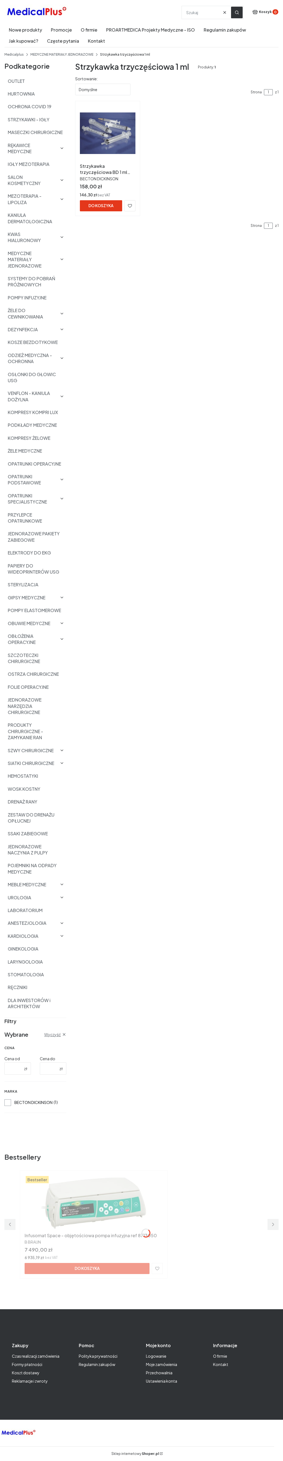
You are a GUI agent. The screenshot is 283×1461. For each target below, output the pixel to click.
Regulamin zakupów (97, 1364)
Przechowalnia (159, 1372)
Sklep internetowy (135, 1454)
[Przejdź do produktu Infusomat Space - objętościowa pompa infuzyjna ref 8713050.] (94, 1202)
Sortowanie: (86, 78)
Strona (256, 92)
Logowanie (156, 1356)
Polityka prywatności (98, 1356)
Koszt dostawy (26, 1372)
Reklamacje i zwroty (30, 1380)
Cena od (12, 1058)
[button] (237, 12)
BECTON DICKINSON (33, 1102)
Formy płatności (27, 1364)
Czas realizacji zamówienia (35, 1356)
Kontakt (220, 1364)
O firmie (220, 1356)
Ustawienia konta (161, 1380)
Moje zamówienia (161, 1364)
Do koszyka (101, 205)
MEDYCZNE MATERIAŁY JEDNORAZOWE (61, 54)
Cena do (47, 1058)
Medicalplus (14, 54)
